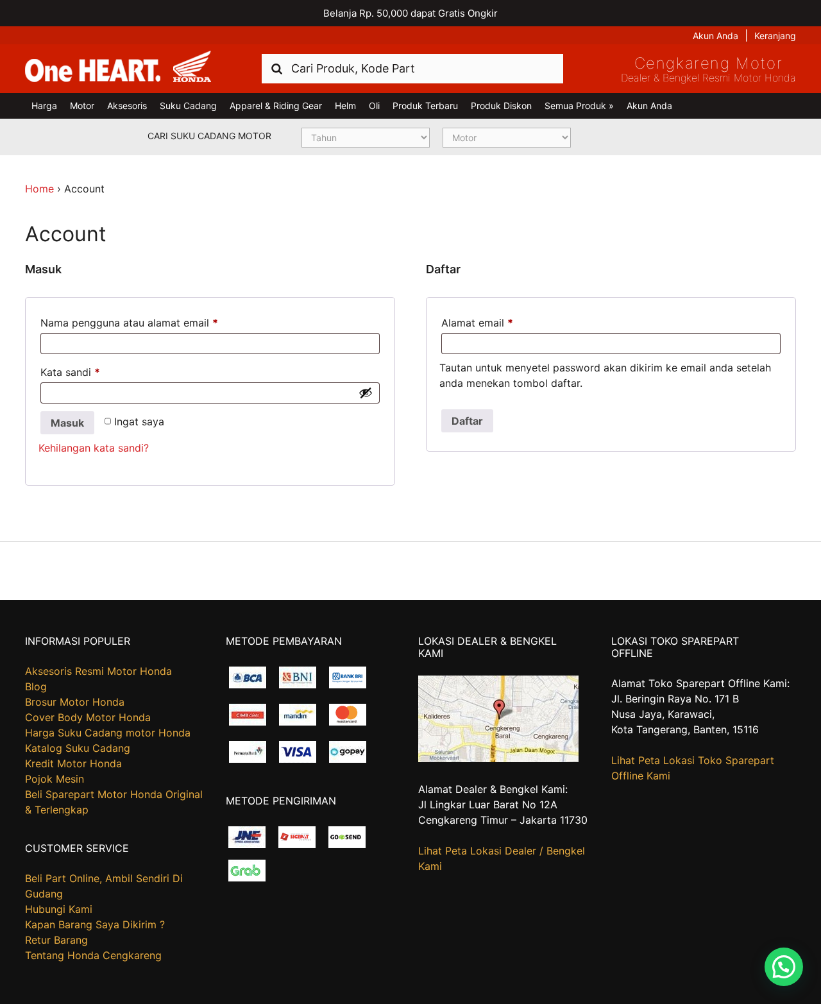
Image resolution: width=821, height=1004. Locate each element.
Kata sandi (70, 372)
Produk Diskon (501, 105)
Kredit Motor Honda (73, 763)
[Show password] (366, 393)
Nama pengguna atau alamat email (129, 322)
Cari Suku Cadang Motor (209, 135)
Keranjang (775, 35)
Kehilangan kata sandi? (93, 447)
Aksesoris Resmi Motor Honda (98, 671)
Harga (44, 105)
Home (39, 188)
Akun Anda (715, 35)
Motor (82, 105)
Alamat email (477, 322)
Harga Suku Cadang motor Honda (107, 732)
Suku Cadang (188, 105)
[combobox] (412, 68)
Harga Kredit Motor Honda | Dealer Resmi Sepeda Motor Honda (118, 67)
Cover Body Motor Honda (88, 717)
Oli (374, 105)
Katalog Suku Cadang (77, 748)
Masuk (67, 422)
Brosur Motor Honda (74, 701)
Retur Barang (56, 939)
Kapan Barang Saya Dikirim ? (95, 924)
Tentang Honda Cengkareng (93, 955)
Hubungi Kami (58, 909)
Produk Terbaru (425, 105)
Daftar (467, 420)
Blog (36, 686)
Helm (345, 105)
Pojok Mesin (54, 778)
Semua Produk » (579, 105)
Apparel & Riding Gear (276, 105)
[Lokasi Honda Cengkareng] (498, 758)
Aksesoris (127, 105)
